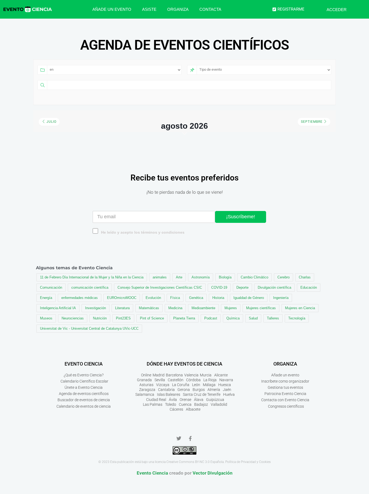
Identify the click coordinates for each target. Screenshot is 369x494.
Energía (46, 298)
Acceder (337, 9)
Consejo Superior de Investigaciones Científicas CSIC (160, 287)
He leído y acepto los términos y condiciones (143, 232)
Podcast (210, 318)
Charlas (305, 277)
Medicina (175, 308)
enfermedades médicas (79, 298)
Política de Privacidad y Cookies (248, 462)
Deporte (242, 287)
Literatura (122, 308)
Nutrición (100, 318)
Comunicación (51, 287)
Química (233, 318)
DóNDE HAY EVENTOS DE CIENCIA (184, 364)
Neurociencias (73, 318)
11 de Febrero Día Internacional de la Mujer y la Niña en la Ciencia (91, 277)
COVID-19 (219, 287)
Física (175, 298)
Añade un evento (111, 9)
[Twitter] (178, 438)
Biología (225, 277)
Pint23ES (123, 318)
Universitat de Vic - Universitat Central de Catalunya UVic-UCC (89, 328)
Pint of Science (152, 318)
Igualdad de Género (248, 298)
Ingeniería (281, 298)
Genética (196, 298)
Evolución (153, 298)
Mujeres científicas (261, 308)
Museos (46, 318)
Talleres (273, 318)
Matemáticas (149, 308)
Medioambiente (203, 308)
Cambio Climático (254, 277)
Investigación (95, 308)
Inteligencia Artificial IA (58, 308)
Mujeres (230, 308)
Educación (308, 287)
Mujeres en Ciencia (300, 308)
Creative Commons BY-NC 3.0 (188, 462)
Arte (179, 277)
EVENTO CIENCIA (84, 364)
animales (160, 277)
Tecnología (296, 318)
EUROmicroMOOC (121, 298)
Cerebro (283, 277)
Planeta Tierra (184, 318)
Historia (218, 298)
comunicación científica (89, 287)
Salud (253, 318)
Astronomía (201, 277)
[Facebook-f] (190, 438)
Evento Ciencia (152, 473)
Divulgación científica (274, 287)
